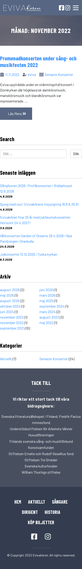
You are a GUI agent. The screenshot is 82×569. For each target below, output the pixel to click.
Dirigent (30, 512)
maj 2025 (46, 300)
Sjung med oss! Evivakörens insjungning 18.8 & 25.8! (39, 204)
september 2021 (12, 328)
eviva (32, 74)
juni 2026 (46, 289)
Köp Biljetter (41, 522)
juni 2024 (7, 311)
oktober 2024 (10, 306)
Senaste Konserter (59, 74)
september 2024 (51, 306)
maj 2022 (46, 322)
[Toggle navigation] (76, 7)
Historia (52, 512)
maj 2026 (7, 295)
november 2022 (11, 322)
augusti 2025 (10, 300)
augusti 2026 (10, 289)
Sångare (60, 502)
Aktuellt (6, 359)
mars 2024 (47, 311)
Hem (17, 502)
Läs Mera (20, 113)
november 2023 (11, 317)
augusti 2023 (49, 317)
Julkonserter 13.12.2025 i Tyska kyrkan (28, 254)
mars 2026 (47, 295)
